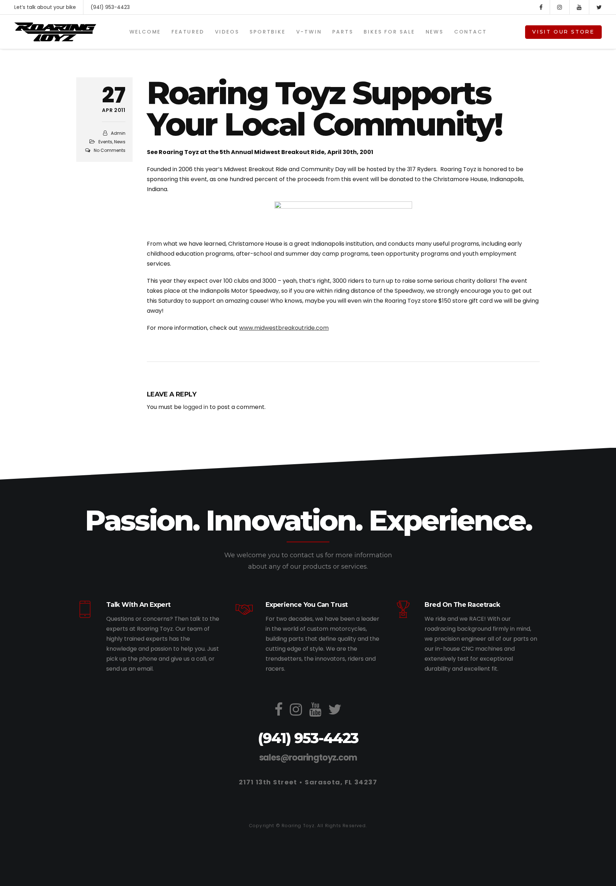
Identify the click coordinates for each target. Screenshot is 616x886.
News (119, 142)
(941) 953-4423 (110, 7)
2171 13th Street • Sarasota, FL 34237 (308, 782)
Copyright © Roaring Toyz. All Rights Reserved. (308, 826)
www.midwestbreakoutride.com (284, 328)
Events (105, 142)
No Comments (109, 150)
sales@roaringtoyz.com (308, 757)
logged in (195, 407)
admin (118, 133)
